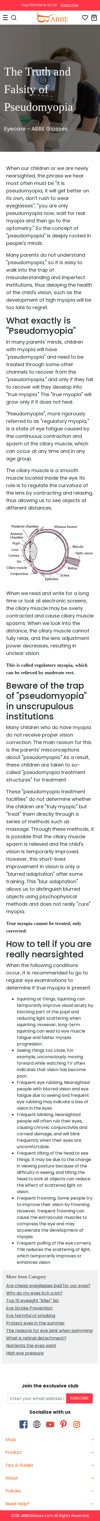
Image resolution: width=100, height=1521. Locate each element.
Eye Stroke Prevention (29, 1308)
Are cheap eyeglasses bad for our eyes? (48, 1286)
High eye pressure (25, 1353)
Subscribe (79, 1398)
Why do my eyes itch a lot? (34, 1293)
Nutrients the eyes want (31, 1345)
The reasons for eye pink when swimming (49, 1330)
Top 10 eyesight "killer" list (32, 1301)
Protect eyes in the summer (35, 1323)
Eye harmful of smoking (30, 1316)
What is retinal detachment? (36, 1338)
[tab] (50, 1439)
